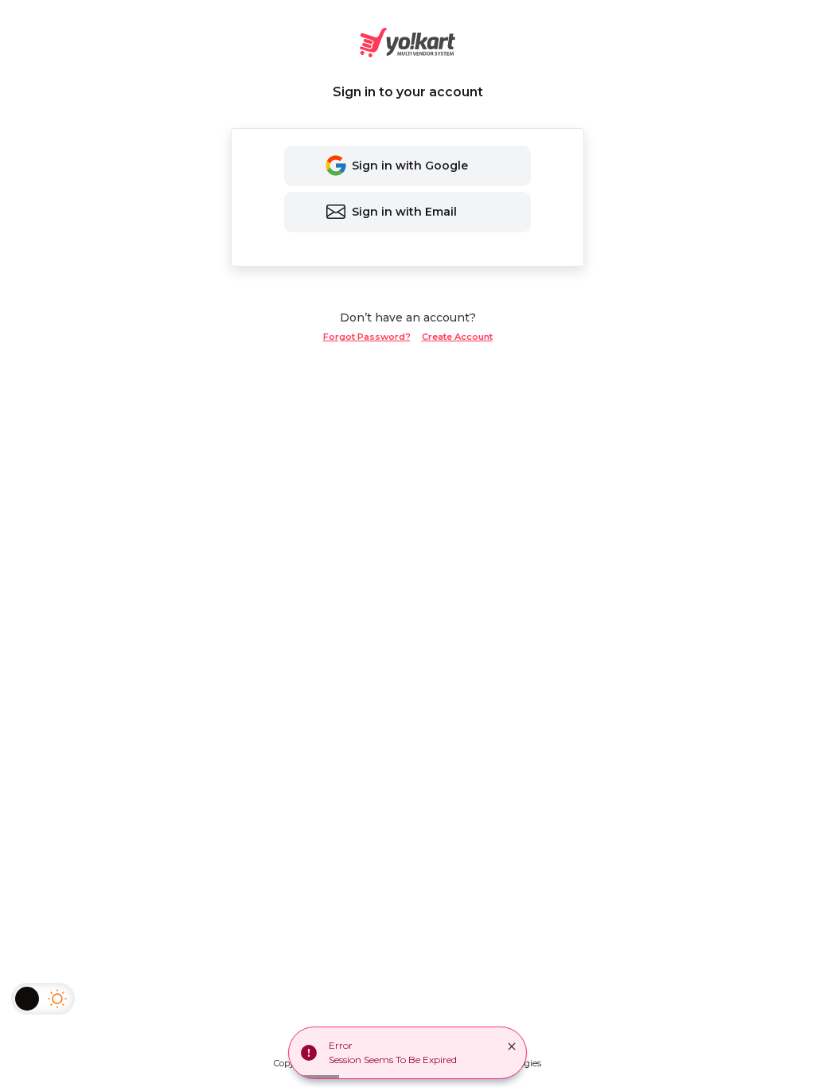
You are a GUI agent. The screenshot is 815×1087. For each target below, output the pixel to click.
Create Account (457, 336)
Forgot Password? (367, 336)
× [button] (512, 1046)
